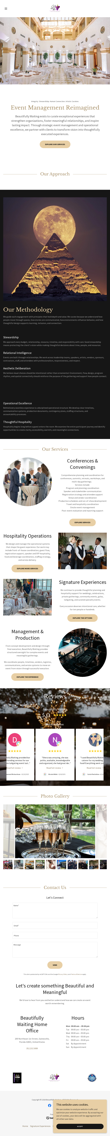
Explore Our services (55, 144)
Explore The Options (82, 618)
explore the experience (27, 677)
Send (55, 965)
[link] (55, 8)
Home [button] (25, 1126)
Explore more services (27, 568)
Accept (80, 1126)
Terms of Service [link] (76, 974)
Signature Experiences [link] (40, 1126)
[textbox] (55, 910)
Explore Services (82, 522)
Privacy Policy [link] (63, 974)
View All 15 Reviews (55, 724)
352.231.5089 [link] (32, 1048)
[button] (11, 8)
